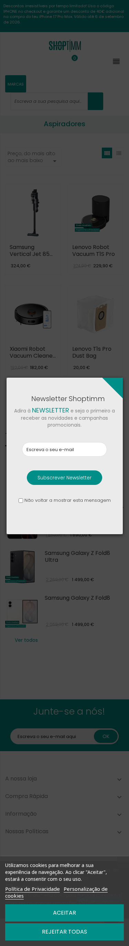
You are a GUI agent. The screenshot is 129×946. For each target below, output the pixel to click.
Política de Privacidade (32, 888)
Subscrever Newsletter (64, 477)
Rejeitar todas (64, 932)
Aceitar (64, 913)
